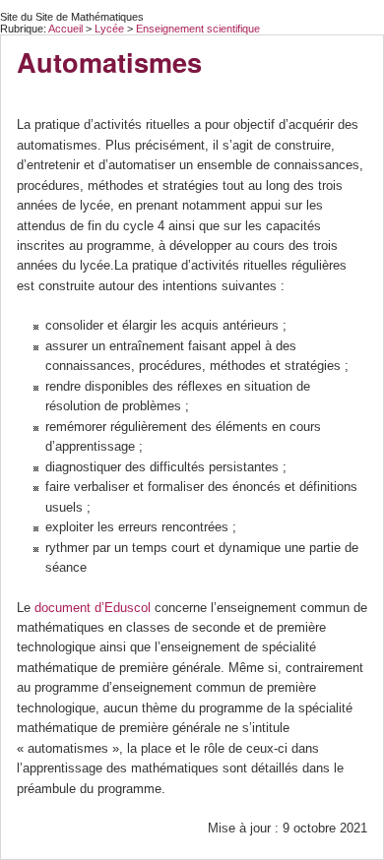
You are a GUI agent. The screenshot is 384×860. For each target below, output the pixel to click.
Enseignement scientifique (198, 28)
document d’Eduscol (92, 607)
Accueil (65, 28)
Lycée (111, 28)
